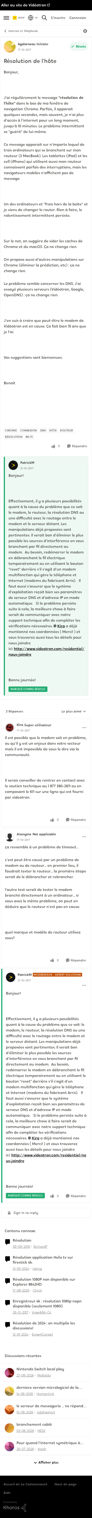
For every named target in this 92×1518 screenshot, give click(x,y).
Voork (42, 1449)
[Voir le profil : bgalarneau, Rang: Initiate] (10, 47)
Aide (7, 1493)
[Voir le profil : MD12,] (9, 1428)
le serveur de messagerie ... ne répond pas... (50, 1406)
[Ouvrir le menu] (85, 31)
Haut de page (65, 1484)
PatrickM (27, 462)
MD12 (41, 1431)
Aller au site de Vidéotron (23, 5)
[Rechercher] (44, 18)
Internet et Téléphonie (23, 31)
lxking (37, 1268)
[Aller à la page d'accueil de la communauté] (19, 18)
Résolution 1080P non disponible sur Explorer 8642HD (44, 1282)
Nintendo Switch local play (40, 1369)
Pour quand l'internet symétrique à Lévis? (48, 1443)
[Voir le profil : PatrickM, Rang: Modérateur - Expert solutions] (10, 977)
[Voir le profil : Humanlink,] (9, 1391)
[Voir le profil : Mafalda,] (9, 1372)
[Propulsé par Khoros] (46, 1506)
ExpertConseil (42, 1334)
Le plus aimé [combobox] (74, 711)
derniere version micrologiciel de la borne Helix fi (48, 1387)
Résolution (22, 1240)
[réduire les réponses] (46, 721)
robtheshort (46, 1412)
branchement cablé (34, 1424)
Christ (37, 1290)
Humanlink (45, 1394)
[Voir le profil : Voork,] (9, 1446)
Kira (61, 626)
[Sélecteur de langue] (33, 17)
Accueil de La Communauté (25, 1484)
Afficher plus (48, 1462)
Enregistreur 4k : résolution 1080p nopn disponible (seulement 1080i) (47, 1304)
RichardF (40, 1246)
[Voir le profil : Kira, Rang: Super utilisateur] (9, 727)
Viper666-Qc (41, 1312)
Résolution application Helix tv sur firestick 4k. (43, 1260)
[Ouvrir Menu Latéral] (6, 17)
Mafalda (44, 1375)
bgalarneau (26, 44)
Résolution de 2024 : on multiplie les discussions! (44, 1326)
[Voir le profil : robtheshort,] (9, 1409)
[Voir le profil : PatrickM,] (13, 465)
